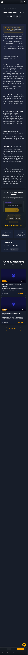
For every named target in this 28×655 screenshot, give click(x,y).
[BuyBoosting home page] (2, 2)
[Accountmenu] (24, 1)
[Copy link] (20, 16)
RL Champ (17, 215)
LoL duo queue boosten (13, 225)
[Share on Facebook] (11, 16)
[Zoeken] (21, 1)
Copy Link (15, 249)
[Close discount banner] (25, 649)
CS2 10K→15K (10, 215)
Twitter (16, 245)
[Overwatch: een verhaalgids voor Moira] (13, 310)
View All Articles (13, 328)
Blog (6, 8)
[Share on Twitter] (14, 16)
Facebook (8, 245)
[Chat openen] (24, 645)
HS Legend (18, 218)
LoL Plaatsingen (10, 218)
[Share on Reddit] (17, 16)
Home (2, 8)
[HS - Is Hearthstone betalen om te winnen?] (13, 282)
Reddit (7, 249)
